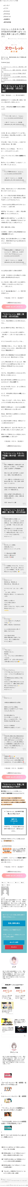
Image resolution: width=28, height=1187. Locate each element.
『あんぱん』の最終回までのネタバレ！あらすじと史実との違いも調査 (14, 1172)
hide (8, 62)
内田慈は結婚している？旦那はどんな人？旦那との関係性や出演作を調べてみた (14, 1154)
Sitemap (7, 13)
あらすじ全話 (14, 942)
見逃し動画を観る (14, 923)
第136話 (8, 297)
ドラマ (6, 8)
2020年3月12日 (20, 124)
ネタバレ (17, 882)
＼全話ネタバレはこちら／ (14, 302)
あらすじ (4, 882)
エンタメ (7, 5)
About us (7, 16)
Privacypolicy (3, 1185)
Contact (7, 11)
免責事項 (7, 19)
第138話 (20, 297)
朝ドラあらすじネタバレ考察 (9, 0)
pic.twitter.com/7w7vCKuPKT (12, 255)
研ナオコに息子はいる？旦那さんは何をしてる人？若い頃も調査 (14, 1148)
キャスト (14, 947)
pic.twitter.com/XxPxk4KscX (15, 118)
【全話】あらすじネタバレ (14, 306)
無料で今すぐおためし (14, 821)
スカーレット (4, 26)
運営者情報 (7, 22)
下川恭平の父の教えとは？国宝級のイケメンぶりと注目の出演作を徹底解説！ (14, 1160)
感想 (23, 882)
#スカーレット (18, 254)
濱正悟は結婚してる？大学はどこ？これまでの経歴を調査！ (14, 1166)
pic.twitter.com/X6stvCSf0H (14, 173)
